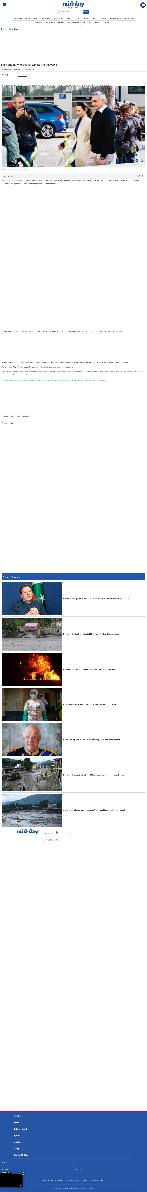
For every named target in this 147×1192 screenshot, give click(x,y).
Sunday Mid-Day (115, 18)
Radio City (78, 1169)
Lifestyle (76, 18)
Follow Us (24, 75)
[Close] (23, 1173)
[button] (14, 4)
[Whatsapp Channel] (16, 79)
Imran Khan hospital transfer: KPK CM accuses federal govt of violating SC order (96, 599)
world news (26, 416)
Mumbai (27, 18)
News (35, 18)
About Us (46, 1181)
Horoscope (107, 23)
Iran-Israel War (50, 23)
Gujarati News (80, 1163)
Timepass (103, 18)
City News (97, 23)
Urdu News (5, 1169)
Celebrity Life (58, 18)
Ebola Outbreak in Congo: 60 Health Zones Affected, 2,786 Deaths (90, 704)
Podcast (93, 18)
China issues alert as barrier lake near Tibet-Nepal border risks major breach (94, 810)
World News (13, 29)
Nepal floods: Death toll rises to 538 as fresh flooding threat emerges (91, 634)
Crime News (86, 23)
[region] (73, 47)
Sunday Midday (21, 1155)
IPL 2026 (39, 23)
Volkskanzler (24, 362)
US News (61, 23)
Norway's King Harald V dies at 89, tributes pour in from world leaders (91, 740)
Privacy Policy (69, 1181)
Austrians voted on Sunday (12, 180)
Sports (68, 18)
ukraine (6, 416)
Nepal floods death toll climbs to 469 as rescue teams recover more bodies (93, 775)
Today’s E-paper (73, 7)
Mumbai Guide (129, 18)
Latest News (18, 18)
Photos (85, 18)
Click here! (102, 380)
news (18, 416)
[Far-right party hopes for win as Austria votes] (11, 1180)
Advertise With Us (57, 1181)
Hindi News (5, 1163)
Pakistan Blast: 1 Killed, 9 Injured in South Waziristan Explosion (89, 669)
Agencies (31, 69)
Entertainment (45, 18)
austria (12, 416)
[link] (5, 1173)
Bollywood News (73, 23)
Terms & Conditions (82, 1181)
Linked (14, 75)
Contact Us (94, 1181)
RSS (101, 1181)
